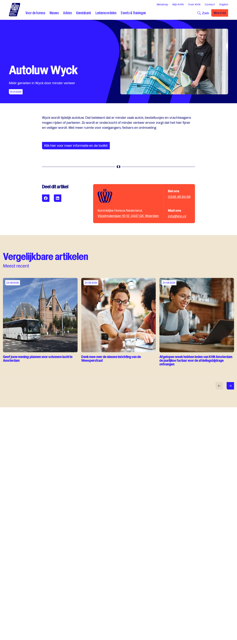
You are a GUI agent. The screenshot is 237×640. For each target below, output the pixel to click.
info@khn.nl (177, 216)
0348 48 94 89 (179, 197)
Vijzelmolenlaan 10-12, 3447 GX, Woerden (128, 216)
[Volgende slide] (230, 385)
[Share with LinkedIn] (57, 198)
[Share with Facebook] (45, 198)
